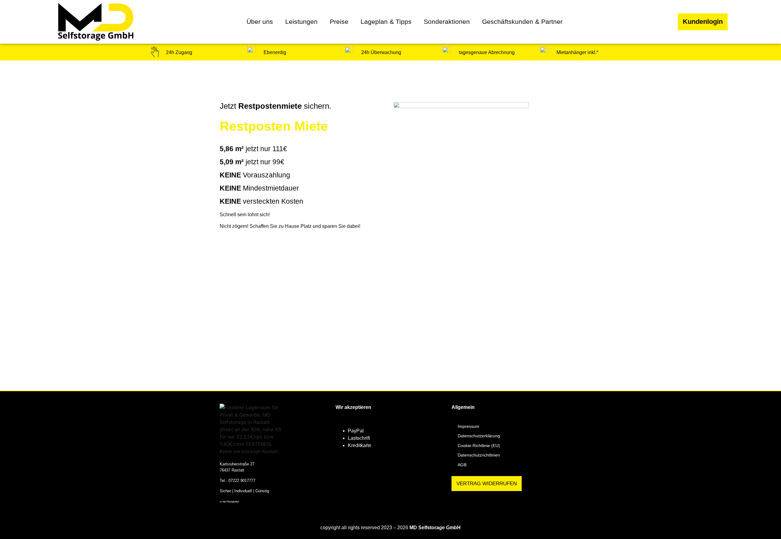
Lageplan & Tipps (386, 21)
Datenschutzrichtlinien (479, 455)
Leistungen (301, 21)
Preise (339, 21)
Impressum (468, 426)
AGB (462, 464)
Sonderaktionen (447, 21)
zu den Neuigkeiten (229, 501)
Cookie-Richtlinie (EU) (479, 445)
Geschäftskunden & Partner (522, 21)
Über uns (260, 21)
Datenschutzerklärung (479, 435)
